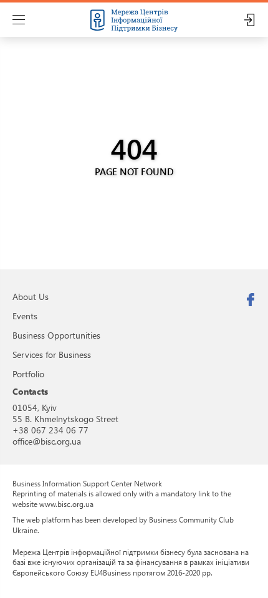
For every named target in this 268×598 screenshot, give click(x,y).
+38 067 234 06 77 (50, 430)
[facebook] (250, 300)
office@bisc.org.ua (46, 441)
